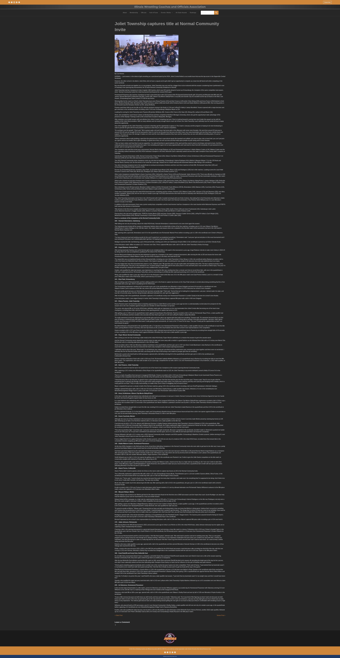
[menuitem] (124, 12)
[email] (19, 2)
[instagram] (16, 2)
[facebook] (9, 2)
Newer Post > (221, 615)
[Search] (216, 13)
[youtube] (14, 2)
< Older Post (118, 615)
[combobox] (207, 13)
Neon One (174, 656)
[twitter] (11, 2)
